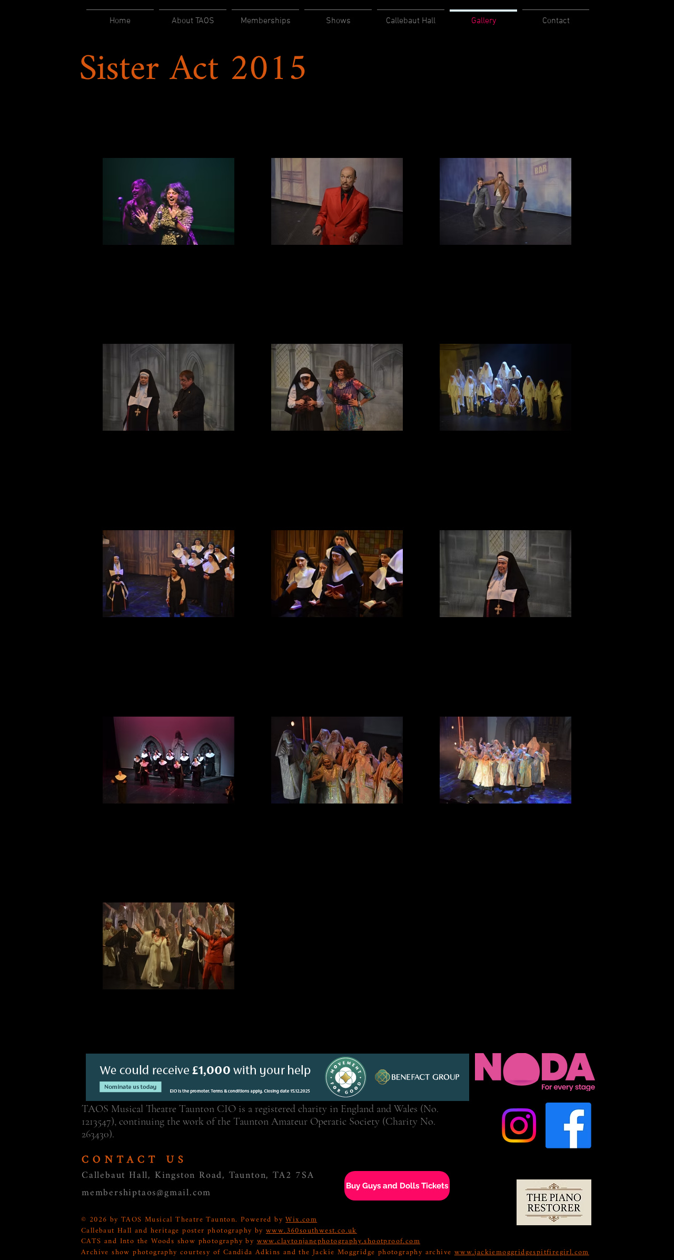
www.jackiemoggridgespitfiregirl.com (521, 1252)
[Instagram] (519, 1125)
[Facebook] (568, 1125)
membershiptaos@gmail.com (146, 1193)
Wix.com (301, 1219)
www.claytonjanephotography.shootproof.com (338, 1241)
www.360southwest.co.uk (311, 1230)
